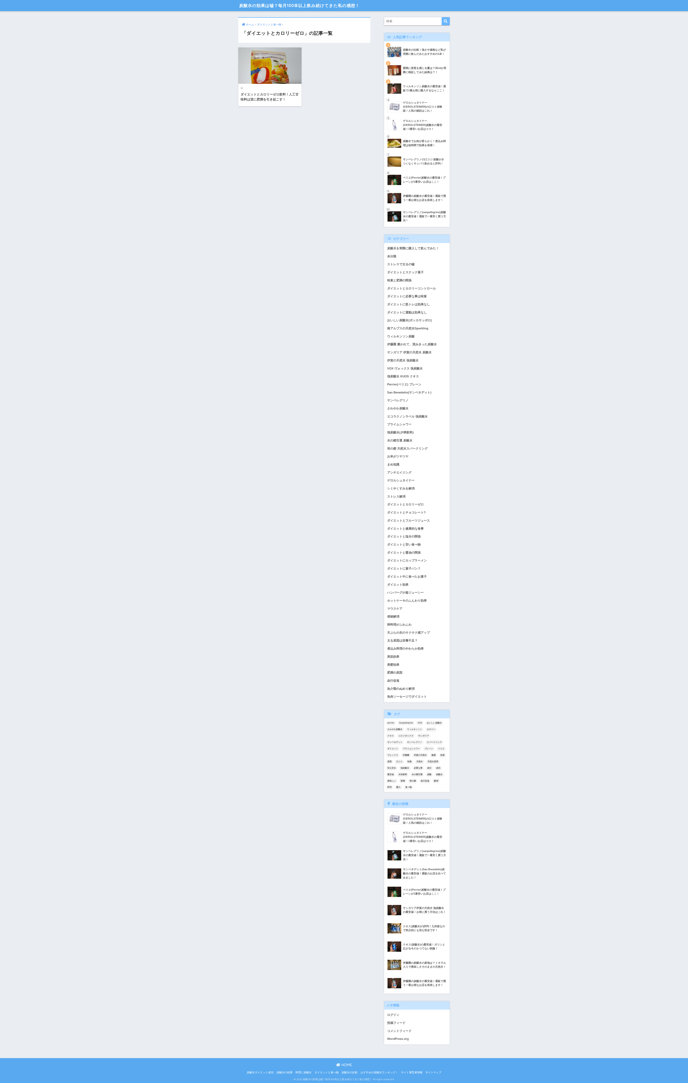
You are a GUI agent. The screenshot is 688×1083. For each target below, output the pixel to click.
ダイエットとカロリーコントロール (411, 288)
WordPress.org (398, 1039)
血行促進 (393, 680)
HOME (346, 1065)
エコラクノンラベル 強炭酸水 (407, 416)
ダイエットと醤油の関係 (404, 552)
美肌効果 (393, 656)
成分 (429, 768)
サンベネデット (394, 742)
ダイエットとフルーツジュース (408, 520)
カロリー (431, 729)
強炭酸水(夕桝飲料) (400, 432)
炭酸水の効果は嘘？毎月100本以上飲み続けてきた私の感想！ (299, 5)
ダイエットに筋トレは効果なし (408, 304)
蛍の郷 (413, 781)
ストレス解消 (396, 496)
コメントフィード (399, 1031)
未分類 (391, 256)
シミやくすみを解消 (401, 488)
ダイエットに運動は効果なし (407, 312)
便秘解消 (393, 616)
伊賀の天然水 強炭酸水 (403, 360)
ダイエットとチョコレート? (406, 512)
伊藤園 (406, 755)
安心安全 (391, 768)
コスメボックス (406, 735)
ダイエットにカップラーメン (407, 560)
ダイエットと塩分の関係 (404, 536)
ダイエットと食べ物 (326, 1072)
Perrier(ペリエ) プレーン (404, 384)
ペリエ (441, 748)
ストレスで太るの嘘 (401, 264)
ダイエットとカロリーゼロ (405, 504)
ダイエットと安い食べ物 (404, 544)
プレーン (429, 748)
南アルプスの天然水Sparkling (407, 328)
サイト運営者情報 (411, 1072)
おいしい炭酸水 (434, 723)
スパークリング (434, 742)
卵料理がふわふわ (399, 624)
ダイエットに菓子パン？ (404, 568)
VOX (420, 723)
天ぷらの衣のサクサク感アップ (408, 632)
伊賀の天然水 (420, 755)
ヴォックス (392, 755)
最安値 (390, 774)
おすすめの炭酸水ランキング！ (379, 1072)
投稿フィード (396, 1023)
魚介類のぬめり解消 (401, 688)
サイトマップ (433, 1072)
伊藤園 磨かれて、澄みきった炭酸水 (412, 344)
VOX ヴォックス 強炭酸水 (405, 368)
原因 (389, 761)
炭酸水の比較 (349, 1072)
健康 (433, 755)
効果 (442, 755)
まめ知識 (393, 464)
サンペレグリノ (397, 400)
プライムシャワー (399, 424)
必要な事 (418, 768)
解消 (436, 781)
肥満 (403, 781)
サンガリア (423, 735)
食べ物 (408, 787)
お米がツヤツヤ (397, 456)
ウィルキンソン (414, 729)
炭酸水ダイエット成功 (260, 1072)
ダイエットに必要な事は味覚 (407, 296)
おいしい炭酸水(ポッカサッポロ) (409, 320)
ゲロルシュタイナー (401, 480)
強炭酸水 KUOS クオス (403, 376)
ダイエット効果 (397, 584)
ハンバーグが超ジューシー (405, 592)
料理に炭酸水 (303, 1072)
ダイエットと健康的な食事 (405, 528)
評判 (389, 787)
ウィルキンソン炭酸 (401, 336)
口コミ (399, 761)
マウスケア (394, 608)
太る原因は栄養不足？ (402, 640)
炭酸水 (439, 774)
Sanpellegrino (406, 723)
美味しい (391, 781)
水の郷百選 (417, 774)
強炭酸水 (405, 768)
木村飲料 (402, 774)
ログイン (393, 1015)
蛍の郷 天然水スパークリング (407, 448)
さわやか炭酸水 (397, 408)
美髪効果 (393, 664)
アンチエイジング (399, 472)
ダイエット (392, 748)
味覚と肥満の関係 (399, 280)
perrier (390, 723)
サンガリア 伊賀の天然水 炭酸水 (409, 352)
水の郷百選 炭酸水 (399, 440)
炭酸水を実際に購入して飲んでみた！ (413, 248)
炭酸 (429, 774)
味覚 (409, 761)
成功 (438, 768)
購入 (398, 787)
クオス (390, 735)
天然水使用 (432, 761)
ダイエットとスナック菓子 (405, 272)
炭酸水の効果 (284, 1072)
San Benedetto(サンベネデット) (409, 392)
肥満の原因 (394, 672)
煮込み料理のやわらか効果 (405, 648)
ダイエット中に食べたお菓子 (407, 576)
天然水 (419, 761)
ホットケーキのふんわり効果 (407, 600)
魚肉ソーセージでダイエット (407, 696)
